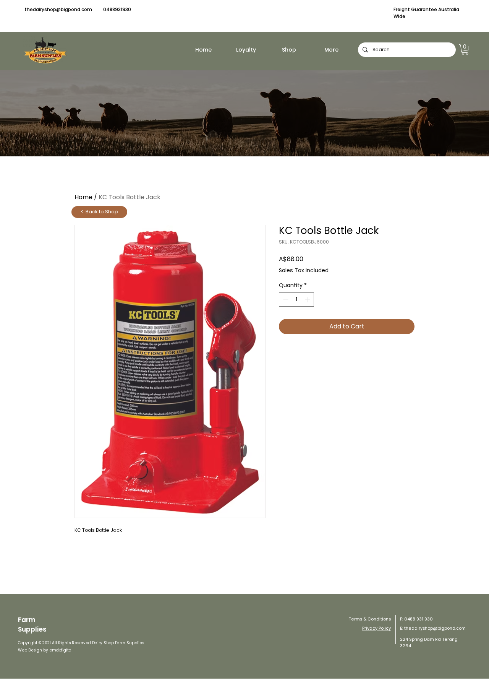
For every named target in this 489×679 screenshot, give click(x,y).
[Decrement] (285, 299)
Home (83, 197)
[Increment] (308, 299)
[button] (465, 49)
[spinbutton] (296, 299)
